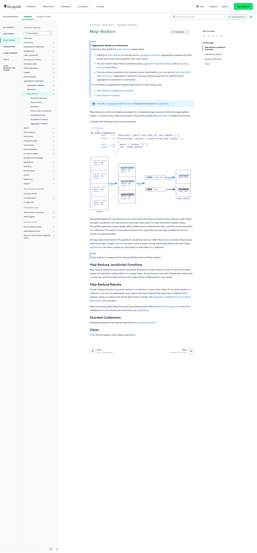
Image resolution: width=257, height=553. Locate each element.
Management (9, 47)
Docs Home (94, 25)
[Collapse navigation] (57, 549)
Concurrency (35, 102)
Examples (34, 106)
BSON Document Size (169, 306)
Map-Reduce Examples (108, 95)
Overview (28, 38)
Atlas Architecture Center (9, 68)
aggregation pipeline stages (157, 63)
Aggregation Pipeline (39, 124)
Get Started (243, 6)
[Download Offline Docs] (51, 548)
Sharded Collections (38, 98)
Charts (26, 175)
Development (108, 25)
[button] (200, 6)
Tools (6, 59)
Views (93, 334)
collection (119, 243)
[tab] (28, 16)
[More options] (187, 32)
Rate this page (209, 31)
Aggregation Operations (127, 25)
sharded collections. (147, 322)
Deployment (8, 34)
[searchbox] (198, 16)
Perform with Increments (40, 111)
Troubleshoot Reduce (39, 119)
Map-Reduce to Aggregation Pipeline (115, 90)
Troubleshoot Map (37, 115)
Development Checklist (33, 158)
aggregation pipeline (149, 55)
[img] (204, 36)
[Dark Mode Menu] (251, 17)
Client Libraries (10, 53)
